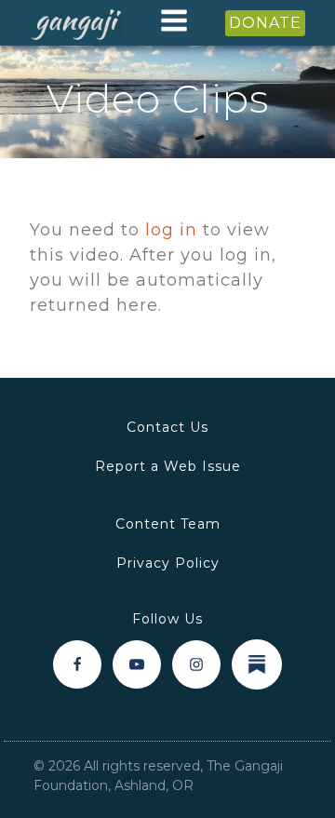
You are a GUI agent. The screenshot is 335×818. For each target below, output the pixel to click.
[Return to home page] (76, 23)
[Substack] (257, 664)
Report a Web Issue (168, 466)
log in (171, 230)
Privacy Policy (168, 563)
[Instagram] (196, 664)
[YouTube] (137, 664)
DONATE (265, 23)
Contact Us (167, 427)
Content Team (168, 524)
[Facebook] (77, 664)
